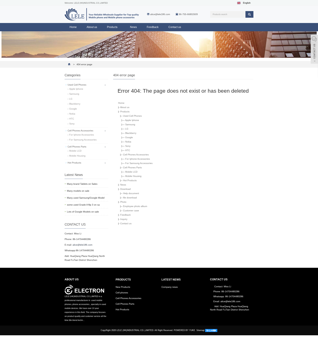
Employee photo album (135, 206)
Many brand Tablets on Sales (82, 184)
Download (125, 189)
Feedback (153, 27)
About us (92, 27)
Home (73, 27)
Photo (123, 202)
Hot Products (130, 180)
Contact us (174, 27)
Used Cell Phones (132, 116)
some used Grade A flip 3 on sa (83, 204)
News (133, 27)
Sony (128, 146)
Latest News (171, 279)
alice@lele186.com (160, 14)
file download (130, 197)
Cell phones (122, 292)
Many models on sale (78, 190)
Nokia (128, 141)
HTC (127, 150)
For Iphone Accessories (137, 159)
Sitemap (200, 330)
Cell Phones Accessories (136, 154)
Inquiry (123, 219)
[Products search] (249, 14)
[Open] (314, 50)
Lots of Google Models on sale (83, 211)
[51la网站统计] (211, 330)
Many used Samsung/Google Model (86, 197)
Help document (131, 193)
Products (112, 27)
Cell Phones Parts (132, 167)
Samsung (130, 124)
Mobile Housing (133, 176)
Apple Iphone (132, 120)
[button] (119, 27)
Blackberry (130, 133)
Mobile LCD (131, 171)
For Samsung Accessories (139, 163)
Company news (169, 287)
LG (126, 128)
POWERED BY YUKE (185, 330)
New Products (123, 287)
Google (129, 137)
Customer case (131, 210)
